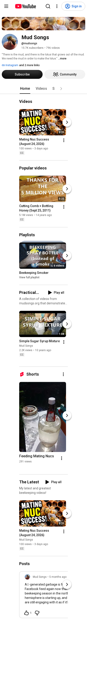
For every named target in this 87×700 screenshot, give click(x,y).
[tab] (25, 88)
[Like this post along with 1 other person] (26, 613)
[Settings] (57, 6)
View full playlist (29, 277)
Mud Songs (26, 345)
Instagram (11, 65)
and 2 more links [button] (29, 65)
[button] (61, 88)
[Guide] (6, 6)
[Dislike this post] (37, 613)
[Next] (66, 122)
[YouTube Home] (25, 6)
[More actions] (63, 140)
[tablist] (43, 88)
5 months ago (57, 576)
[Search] (48, 6)
